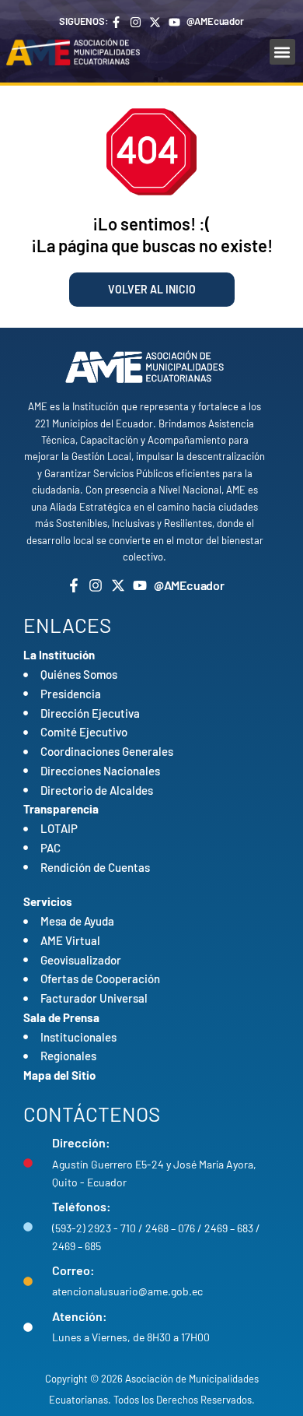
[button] (282, 52)
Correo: (73, 1270)
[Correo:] (28, 1281)
